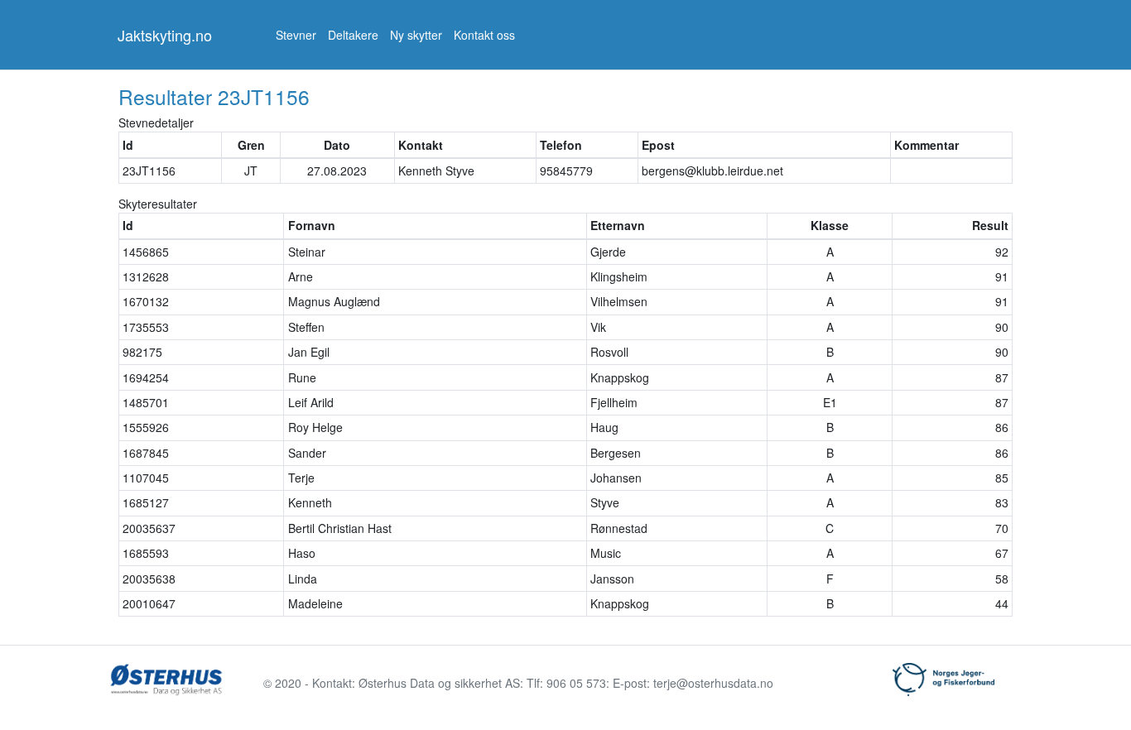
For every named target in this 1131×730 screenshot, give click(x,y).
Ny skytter (416, 34)
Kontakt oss (484, 34)
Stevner (296, 34)
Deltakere (353, 34)
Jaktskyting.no (165, 35)
